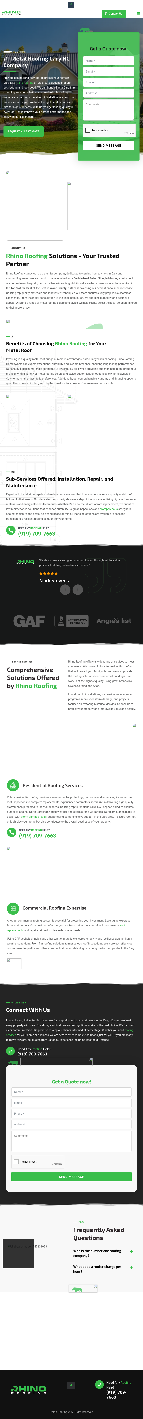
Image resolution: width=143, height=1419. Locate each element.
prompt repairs (109, 509)
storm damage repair (33, 816)
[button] (65, 589)
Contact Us (115, 13)
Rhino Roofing (24, 82)
